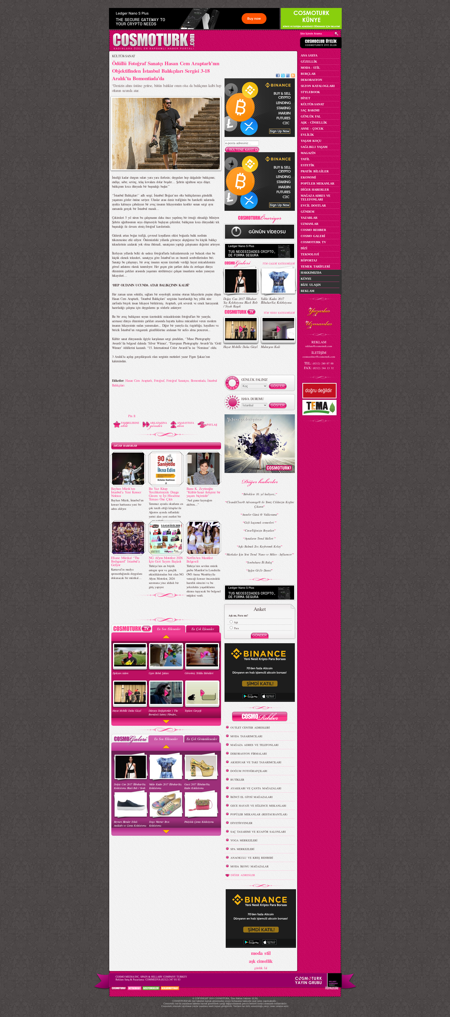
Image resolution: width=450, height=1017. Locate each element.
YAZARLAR (309, 217)
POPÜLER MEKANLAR (317, 183)
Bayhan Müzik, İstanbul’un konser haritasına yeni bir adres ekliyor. (127, 504)
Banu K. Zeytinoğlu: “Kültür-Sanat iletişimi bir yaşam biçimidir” (203, 492)
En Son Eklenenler (168, 629)
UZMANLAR (309, 224)
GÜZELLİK (309, 61)
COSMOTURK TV (313, 242)
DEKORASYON (311, 80)
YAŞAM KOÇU (311, 141)
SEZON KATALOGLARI (318, 86)
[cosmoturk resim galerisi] (241, 262)
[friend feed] (288, 76)
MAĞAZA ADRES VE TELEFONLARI (254, 745)
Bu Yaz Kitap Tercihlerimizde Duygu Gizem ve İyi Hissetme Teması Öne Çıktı (164, 493)
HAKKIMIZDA (311, 272)
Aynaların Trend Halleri (259, 538)
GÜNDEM (307, 211)
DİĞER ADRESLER (243, 875)
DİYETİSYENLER (241, 823)
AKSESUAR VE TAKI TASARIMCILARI (255, 762)
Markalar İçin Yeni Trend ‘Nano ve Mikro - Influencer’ (259, 554)
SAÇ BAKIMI (310, 110)
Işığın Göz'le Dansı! (259, 570)
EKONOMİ (308, 177)
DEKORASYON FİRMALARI (248, 753)
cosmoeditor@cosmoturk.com (319, 356)
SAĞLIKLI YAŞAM (314, 147)
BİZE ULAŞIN (311, 285)
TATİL (305, 159)
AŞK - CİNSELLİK (314, 122)
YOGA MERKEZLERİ (243, 840)
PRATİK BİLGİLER (315, 171)
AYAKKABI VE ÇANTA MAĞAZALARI (255, 788)
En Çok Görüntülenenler (202, 739)
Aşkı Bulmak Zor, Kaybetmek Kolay (259, 546)
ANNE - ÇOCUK (312, 128)
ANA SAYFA (309, 55)
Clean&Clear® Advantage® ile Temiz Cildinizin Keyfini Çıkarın (260, 504)
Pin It (131, 416)
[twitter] (283, 76)
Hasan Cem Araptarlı (138, 380)
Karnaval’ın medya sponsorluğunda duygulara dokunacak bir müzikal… (126, 573)
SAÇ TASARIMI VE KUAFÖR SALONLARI (258, 831)
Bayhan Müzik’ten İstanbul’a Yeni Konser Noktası (126, 492)
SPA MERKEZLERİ (242, 849)
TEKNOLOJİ (310, 254)
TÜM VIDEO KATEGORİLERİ (279, 312)
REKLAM (307, 291)
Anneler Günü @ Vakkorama (259, 514)
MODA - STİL (310, 67)
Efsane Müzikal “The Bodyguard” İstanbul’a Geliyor (125, 561)
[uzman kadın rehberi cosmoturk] (260, 717)
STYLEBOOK (310, 92)
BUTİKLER (237, 779)
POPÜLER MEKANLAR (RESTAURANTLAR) (258, 814)
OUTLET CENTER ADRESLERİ (250, 727)
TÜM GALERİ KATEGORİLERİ (278, 263)
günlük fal (260, 968)
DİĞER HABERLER (125, 446)
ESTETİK (307, 165)
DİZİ (304, 248)
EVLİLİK (307, 134)
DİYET (305, 98)
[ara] (336, 34)
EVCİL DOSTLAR (313, 205)
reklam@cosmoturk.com (318, 346)
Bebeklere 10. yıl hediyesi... (260, 494)
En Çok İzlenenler (202, 629)
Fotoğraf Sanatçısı (177, 380)
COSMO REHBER (313, 230)
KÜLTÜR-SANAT (123, 56)
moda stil (260, 953)
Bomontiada (198, 380)
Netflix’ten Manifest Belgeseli (200, 559)
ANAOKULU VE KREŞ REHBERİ (251, 857)
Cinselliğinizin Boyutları (259, 530)
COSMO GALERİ (313, 236)
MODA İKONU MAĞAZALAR (249, 866)
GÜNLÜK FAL (311, 116)
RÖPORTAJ (309, 260)
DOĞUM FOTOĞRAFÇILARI (248, 771)
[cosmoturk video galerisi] (241, 313)
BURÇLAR (308, 74)
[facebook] (278, 76)
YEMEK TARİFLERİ (315, 266)
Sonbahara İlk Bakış (259, 562)
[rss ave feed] (293, 76)
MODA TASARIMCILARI (246, 736)
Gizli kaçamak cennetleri (259, 522)
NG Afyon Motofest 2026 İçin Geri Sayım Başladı (166, 559)
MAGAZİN (308, 153)
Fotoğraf (159, 380)
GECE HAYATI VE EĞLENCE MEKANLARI (258, 805)
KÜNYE (306, 278)
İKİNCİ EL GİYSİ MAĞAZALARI (251, 797)
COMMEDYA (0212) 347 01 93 (162, 979)
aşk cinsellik (261, 961)
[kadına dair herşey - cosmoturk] (153, 49)
